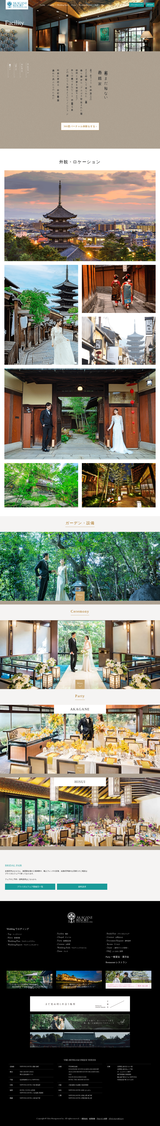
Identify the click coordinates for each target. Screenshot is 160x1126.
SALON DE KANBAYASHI (77, 1077)
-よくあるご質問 (114, 951)
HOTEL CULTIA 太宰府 (27, 1090)
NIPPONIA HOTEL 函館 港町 (29, 1066)
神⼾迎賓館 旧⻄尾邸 (124, 1074)
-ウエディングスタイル (71, 948)
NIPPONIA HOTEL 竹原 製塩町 (30, 1085)
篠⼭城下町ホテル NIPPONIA (127, 1077)
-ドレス (62, 951)
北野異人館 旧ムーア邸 (125, 1069)
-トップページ (14, 934)
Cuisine (51, 5)
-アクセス (113, 944)
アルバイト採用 (102, 1118)
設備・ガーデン (10, 66)
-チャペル (63, 937)
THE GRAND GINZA (27, 1072)
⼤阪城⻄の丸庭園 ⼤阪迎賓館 (78, 1085)
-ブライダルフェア (117, 934)
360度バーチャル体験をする (79, 126)
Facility (42, 5)
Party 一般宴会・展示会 (117, 957)
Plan (102, 5)
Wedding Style (62, 5)
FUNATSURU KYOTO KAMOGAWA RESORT (83, 1069)
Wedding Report (85, 5)
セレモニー (22, 67)
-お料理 (63, 944)
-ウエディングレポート (23, 945)
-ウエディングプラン (21, 941)
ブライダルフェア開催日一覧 (30, 887)
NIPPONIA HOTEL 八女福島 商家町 (31, 1093)
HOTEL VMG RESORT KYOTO (78, 1080)
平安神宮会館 (73, 1066)
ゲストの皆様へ (122, 5)
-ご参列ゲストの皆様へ (117, 948)
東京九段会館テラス (26, 1074)
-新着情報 (13, 938)
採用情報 (92, 1118)
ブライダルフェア (136, 5)
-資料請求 (118, 941)
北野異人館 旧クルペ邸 (125, 1066)
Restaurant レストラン (116, 962)
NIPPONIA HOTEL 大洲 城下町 (30, 1098)
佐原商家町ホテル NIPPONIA (29, 1080)
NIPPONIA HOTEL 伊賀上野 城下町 (80, 1095)
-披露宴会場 (63, 941)
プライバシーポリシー (116, 1118)
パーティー (16, 66)
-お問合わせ (114, 937)
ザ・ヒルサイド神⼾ (124, 1072)
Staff (96, 5)
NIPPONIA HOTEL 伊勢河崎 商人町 (80, 1098)
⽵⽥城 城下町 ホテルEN (125, 1080)
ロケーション (28, 68)
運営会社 (85, 1118)
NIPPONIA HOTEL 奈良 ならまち (79, 1090)
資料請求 (150, 5)
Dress (73, 5)
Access (110, 5)
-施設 (62, 934)
